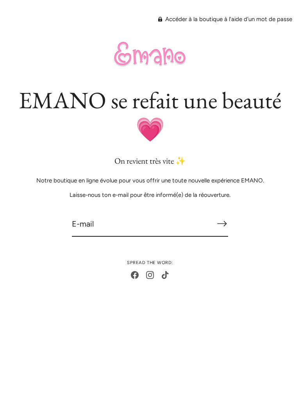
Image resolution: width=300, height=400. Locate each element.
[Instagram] (150, 274)
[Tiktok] (165, 274)
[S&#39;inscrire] (221, 223)
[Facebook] (135, 274)
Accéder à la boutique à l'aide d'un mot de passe (228, 19)
